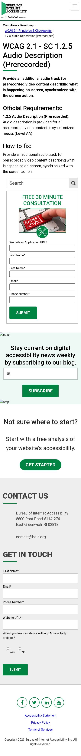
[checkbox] (14, 649)
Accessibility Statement (40, 715)
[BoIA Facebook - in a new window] (22, 702)
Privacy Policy (40, 722)
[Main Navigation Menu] (75, 6)
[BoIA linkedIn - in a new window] (46, 702)
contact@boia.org (31, 537)
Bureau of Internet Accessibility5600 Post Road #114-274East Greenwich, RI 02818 (42, 519)
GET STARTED (40, 464)
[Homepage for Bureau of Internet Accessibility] (14, 10)
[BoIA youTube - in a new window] (59, 702)
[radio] (10, 649)
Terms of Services (40, 729)
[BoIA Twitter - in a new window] (34, 702)
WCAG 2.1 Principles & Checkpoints (28, 30)
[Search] (73, 183)
